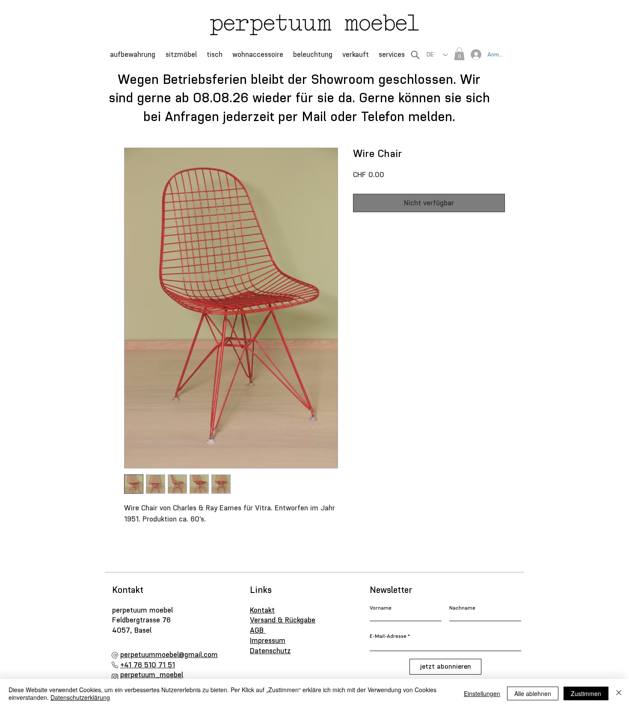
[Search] (415, 54)
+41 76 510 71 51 (147, 665)
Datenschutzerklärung (80, 697)
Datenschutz (270, 650)
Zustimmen (586, 693)
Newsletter (391, 589)
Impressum (267, 640)
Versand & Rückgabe (282, 620)
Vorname (381, 607)
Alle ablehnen (532, 693)
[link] (459, 53)
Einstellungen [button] (482, 693)
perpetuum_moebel (151, 674)
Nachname (462, 607)
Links (261, 589)
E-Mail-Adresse (388, 636)
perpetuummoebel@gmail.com (169, 654)
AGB (258, 630)
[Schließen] (619, 693)
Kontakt (129, 589)
